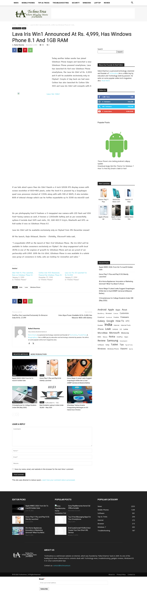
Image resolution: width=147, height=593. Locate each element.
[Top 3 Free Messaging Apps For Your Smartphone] (60, 520)
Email (41, 579)
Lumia (125, 329)
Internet (116, 325)
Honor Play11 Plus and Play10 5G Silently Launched (113, 275)
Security (75, 3)
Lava (26, 287)
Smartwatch (123, 341)
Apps (118, 309)
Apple (111, 309)
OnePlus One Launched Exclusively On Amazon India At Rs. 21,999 (30, 316)
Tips (122, 344)
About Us (112, 574)
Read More (106, 80)
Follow (130, 102)
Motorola (125, 333)
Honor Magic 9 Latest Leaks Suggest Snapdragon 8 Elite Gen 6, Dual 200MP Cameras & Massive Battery (79, 380)
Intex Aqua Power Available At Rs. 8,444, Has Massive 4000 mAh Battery (75, 316)
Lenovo (115, 329)
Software (101, 345)
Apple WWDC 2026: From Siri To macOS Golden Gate (116, 268)
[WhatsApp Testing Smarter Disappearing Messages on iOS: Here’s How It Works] (79, 394)
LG (121, 329)
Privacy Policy (121, 574)
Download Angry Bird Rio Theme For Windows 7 (116, 166)
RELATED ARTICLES (21, 354)
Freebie (116, 317)
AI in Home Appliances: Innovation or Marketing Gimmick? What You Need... (35, 530)
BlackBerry (101, 313)
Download (101, 317)
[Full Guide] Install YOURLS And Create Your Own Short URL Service (79, 530)
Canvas (115, 313)
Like (132, 97)
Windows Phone (35, 287)
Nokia (112, 336)
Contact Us (131, 574)
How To (120, 321)
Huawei (100, 325)
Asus (124, 309)
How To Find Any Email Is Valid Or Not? (112, 168)
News (16, 3)
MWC (99, 337)
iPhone (101, 329)
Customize (124, 313)
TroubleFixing (82, 335)
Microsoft (114, 333)
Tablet (114, 344)
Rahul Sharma (19, 45)
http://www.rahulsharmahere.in (37, 332)
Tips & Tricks (43, 3)
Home (14, 25)
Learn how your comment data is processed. (58, 480)
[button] (132, 3)
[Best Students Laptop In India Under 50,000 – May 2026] (52, 394)
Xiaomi (123, 348)
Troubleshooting (61, 3)
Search (100, 49)
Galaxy (101, 321)
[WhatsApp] (30, 50)
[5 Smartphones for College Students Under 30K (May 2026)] (24, 394)
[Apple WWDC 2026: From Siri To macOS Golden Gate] (24, 367)
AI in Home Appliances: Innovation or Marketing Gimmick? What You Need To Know (116, 282)
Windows (87, 3)
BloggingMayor (33, 337)
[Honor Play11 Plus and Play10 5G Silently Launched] (52, 367)
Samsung (112, 340)
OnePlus (120, 337)
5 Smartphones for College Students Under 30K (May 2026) (116, 299)
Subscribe (129, 111)
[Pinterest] (25, 50)
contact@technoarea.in (61, 565)
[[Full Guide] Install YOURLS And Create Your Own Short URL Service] (60, 531)
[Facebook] (14, 50)
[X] (19, 50)
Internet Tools (126, 325)
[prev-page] (13, 414)
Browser (109, 313)
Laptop (97, 3)
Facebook (109, 317)
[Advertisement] (93, 13)
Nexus (105, 337)
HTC (128, 321)
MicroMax (103, 333)
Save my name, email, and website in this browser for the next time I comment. (44, 469)
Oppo (126, 337)
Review (107, 3)
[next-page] (17, 414)
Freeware (124, 317)
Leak (108, 329)
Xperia (131, 349)
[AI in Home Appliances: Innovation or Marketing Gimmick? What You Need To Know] (18, 531)
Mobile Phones (28, 3)
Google (110, 321)
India (20, 287)
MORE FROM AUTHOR (39, 354)
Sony (107, 344)
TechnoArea (73, 335)
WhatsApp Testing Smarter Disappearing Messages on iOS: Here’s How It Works (77, 407)
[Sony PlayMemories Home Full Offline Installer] (60, 509)
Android (102, 309)
